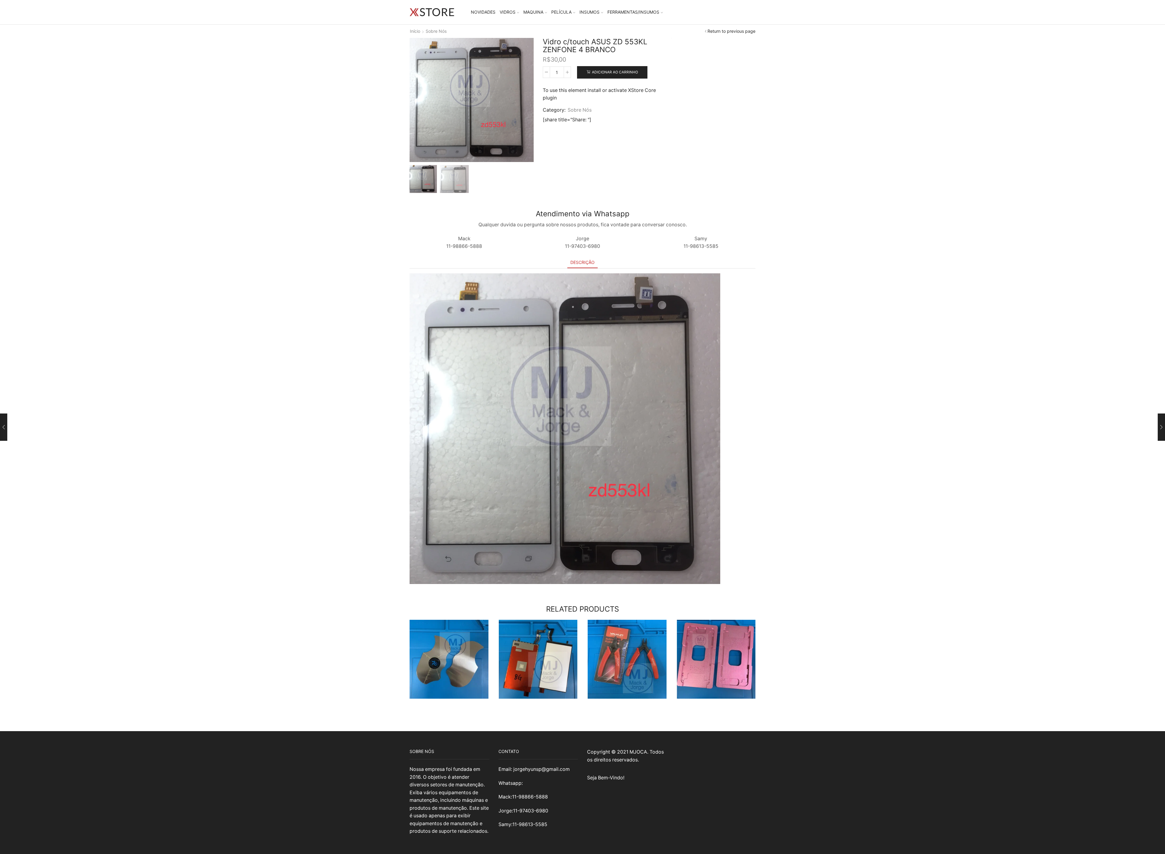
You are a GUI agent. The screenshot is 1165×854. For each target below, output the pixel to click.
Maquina (533, 12)
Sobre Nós (436, 31)
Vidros (507, 12)
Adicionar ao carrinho (615, 72)
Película (561, 12)
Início (415, 31)
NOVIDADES (483, 12)
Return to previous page (731, 31)
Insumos (589, 12)
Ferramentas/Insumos (633, 12)
